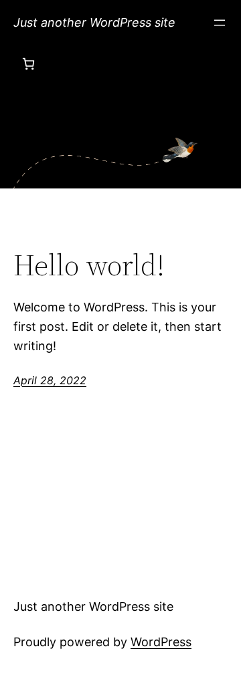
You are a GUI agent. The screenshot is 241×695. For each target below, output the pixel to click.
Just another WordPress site (94, 22)
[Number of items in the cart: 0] (28, 64)
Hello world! (89, 266)
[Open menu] (220, 23)
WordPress (161, 642)
